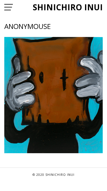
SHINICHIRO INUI (68, 7)
